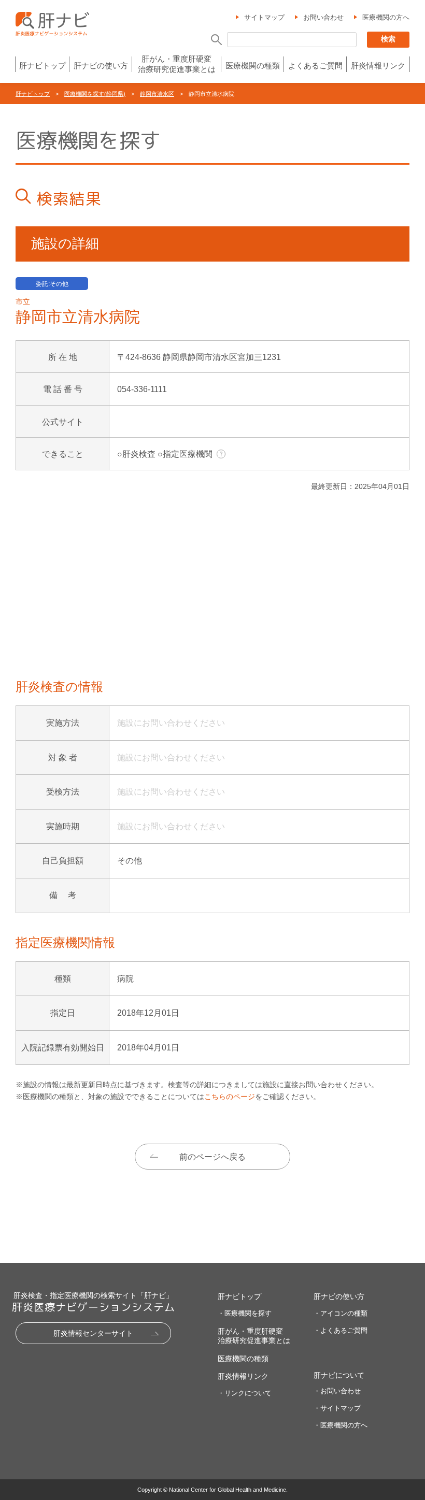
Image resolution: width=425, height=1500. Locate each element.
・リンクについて (245, 1393)
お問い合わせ (323, 17)
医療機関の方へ (385, 17)
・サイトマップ (337, 1408)
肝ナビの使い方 (101, 65)
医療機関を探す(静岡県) (94, 94)
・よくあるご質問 (340, 1330)
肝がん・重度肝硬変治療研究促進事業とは (177, 64)
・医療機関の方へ (340, 1425)
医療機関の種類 (252, 65)
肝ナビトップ (42, 65)
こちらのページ (229, 1096)
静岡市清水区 (157, 94)
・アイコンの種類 (340, 1313)
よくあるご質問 (315, 65)
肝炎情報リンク (378, 65)
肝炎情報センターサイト (93, 1333)
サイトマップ (264, 17)
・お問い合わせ (337, 1391)
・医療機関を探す (245, 1313)
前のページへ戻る (212, 1156)
